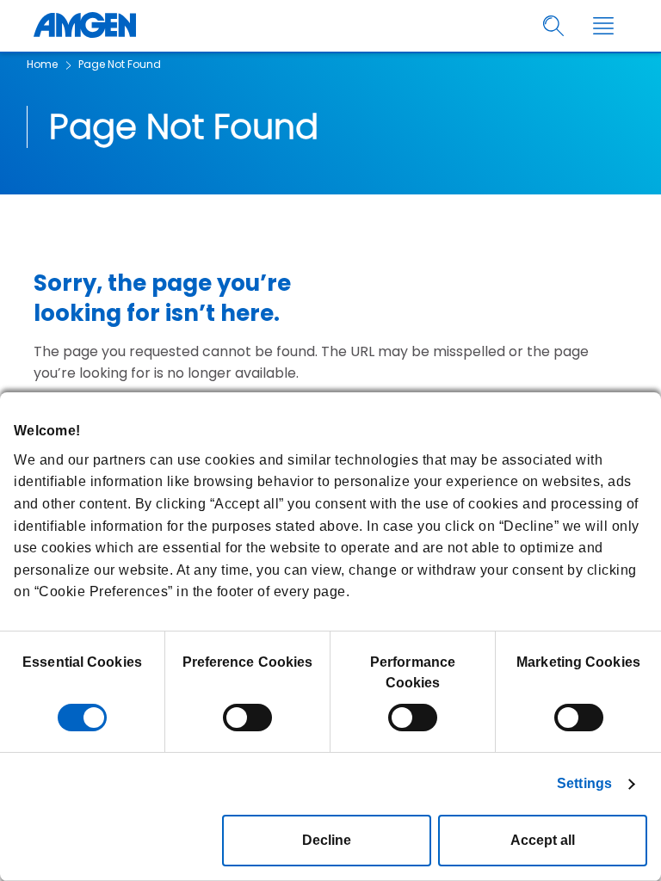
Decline (326, 840)
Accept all (542, 840)
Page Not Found (119, 64)
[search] (554, 26)
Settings (584, 783)
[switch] (247, 717)
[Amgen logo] (85, 26)
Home (42, 64)
